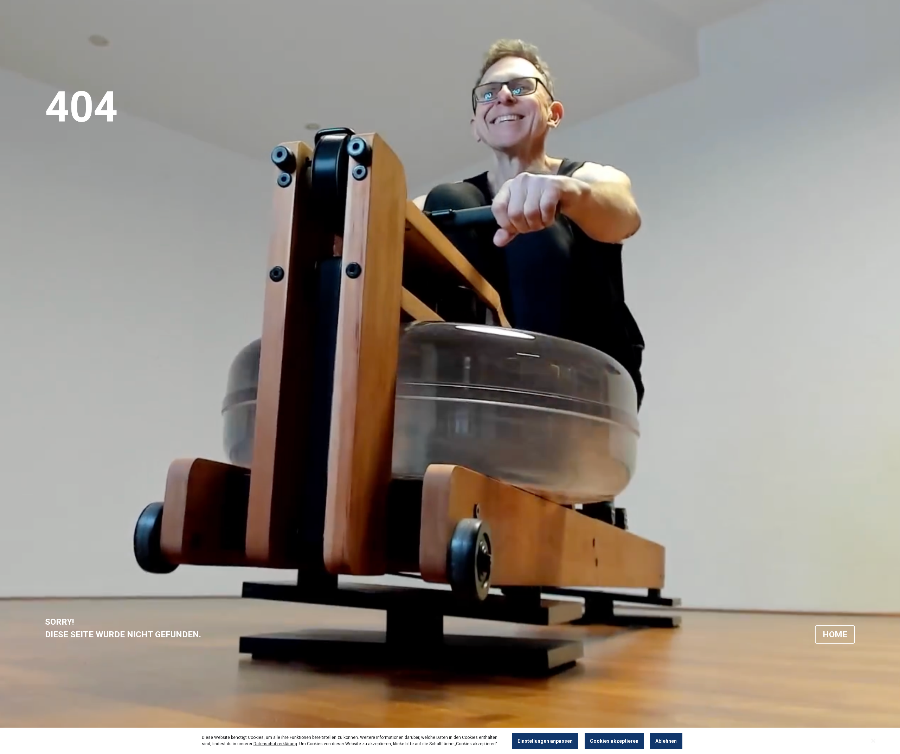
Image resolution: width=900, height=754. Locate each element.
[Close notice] (873, 740)
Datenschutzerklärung (275, 743)
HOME (835, 634)
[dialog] (450, 741)
